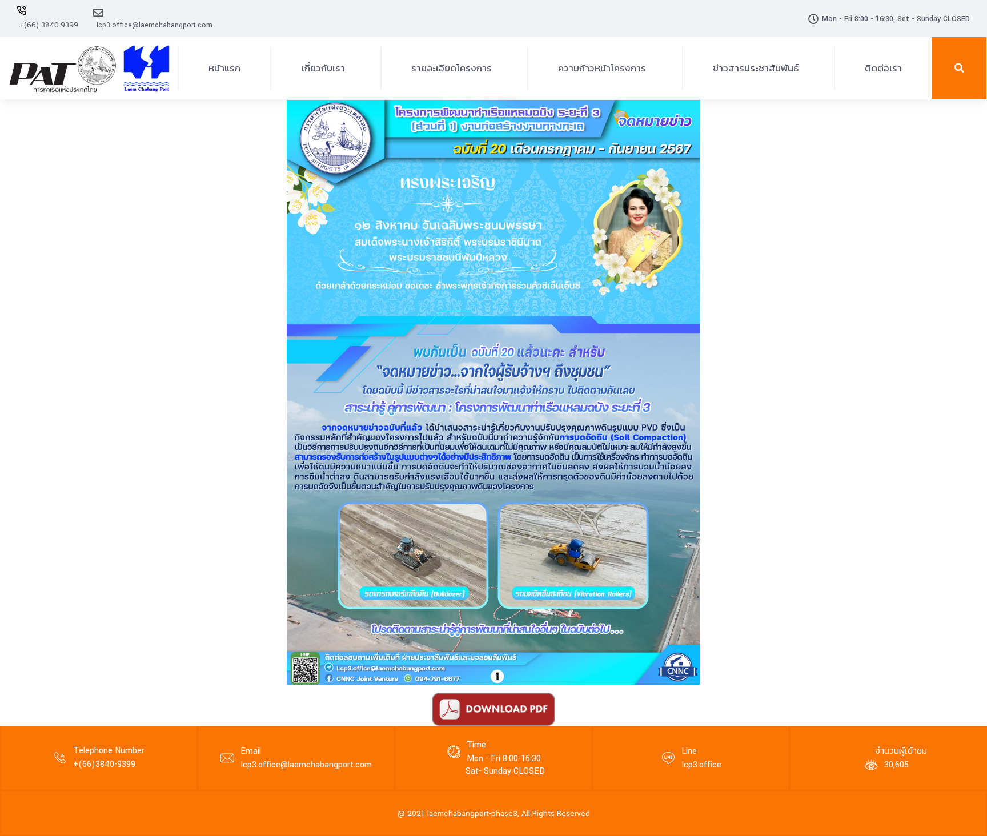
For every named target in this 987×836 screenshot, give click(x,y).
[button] (959, 68)
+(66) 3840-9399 (48, 25)
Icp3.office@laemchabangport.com (154, 25)
